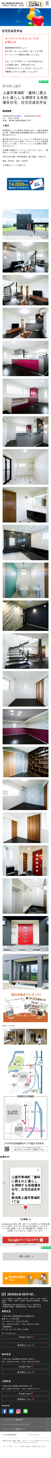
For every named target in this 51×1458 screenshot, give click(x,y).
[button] (25, 1208)
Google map (24, 1337)
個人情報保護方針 (10, 1435)
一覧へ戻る (25, 1256)
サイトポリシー (35, 1435)
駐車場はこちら (24, 1345)
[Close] (38, 1170)
